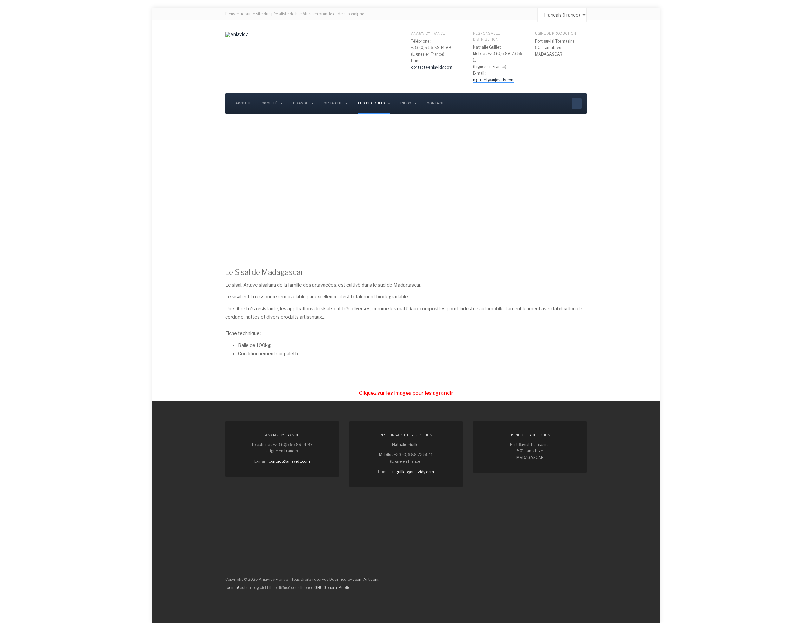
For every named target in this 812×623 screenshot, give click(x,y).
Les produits (372, 103)
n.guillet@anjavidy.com (493, 79)
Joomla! (232, 587)
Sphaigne (334, 103)
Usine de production (555, 33)
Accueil (243, 103)
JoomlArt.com (365, 579)
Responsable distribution (486, 36)
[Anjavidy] (236, 34)
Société (270, 103)
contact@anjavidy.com (431, 67)
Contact (435, 103)
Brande (301, 103)
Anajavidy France (428, 33)
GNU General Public (332, 587)
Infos (406, 103)
